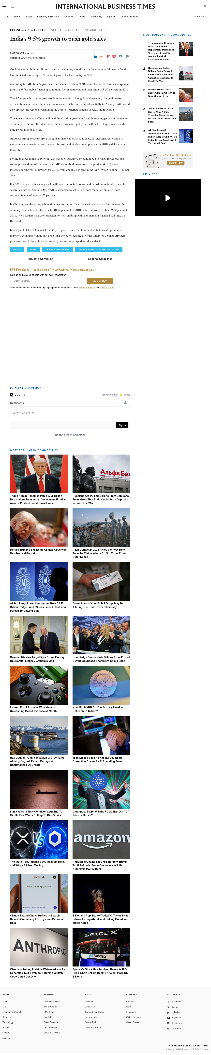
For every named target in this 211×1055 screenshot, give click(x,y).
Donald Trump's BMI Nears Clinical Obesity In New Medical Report (161, 92)
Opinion (111, 16)
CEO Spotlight (50, 1027)
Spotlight (48, 1017)
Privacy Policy (107, 287)
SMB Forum (49, 1012)
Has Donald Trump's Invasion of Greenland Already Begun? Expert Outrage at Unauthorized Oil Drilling (37, 761)
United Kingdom (133, 1017)
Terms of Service (87, 287)
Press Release (51, 1022)
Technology (96, 16)
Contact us (90, 1006)
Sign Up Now (175, 163)
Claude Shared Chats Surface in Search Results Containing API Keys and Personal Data (36, 919)
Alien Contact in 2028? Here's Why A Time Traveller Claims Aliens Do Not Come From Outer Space (99, 553)
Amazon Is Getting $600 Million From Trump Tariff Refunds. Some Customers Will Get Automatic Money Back (100, 865)
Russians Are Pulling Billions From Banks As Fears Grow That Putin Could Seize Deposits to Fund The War (101, 500)
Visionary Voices (52, 1001)
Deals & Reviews (129, 16)
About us (89, 1001)
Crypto (81, 16)
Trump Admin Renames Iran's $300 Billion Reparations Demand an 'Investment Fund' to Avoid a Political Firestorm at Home (38, 500)
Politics (28, 16)
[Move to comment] (127, 56)
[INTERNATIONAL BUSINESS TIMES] (105, 7)
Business (68, 16)
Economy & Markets (48, 16)
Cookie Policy (91, 1022)
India (128, 1006)
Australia (130, 1001)
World (17, 16)
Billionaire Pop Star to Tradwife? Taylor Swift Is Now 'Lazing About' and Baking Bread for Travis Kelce (100, 919)
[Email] (121, 56)
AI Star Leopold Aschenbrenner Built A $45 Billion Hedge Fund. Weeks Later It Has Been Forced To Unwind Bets (38, 607)
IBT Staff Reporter (23, 53)
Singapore (131, 1012)
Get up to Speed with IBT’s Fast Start (173, 155)
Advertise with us (93, 1027)
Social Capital (50, 1006)
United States (132, 1022)
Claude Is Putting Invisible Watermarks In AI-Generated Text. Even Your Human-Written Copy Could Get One (37, 973)
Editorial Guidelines (100, 258)
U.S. (7, 16)
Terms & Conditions (94, 1012)
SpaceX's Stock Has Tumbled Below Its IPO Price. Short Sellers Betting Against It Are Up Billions (100, 973)
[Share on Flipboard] (108, 56)
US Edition (199, 16)
